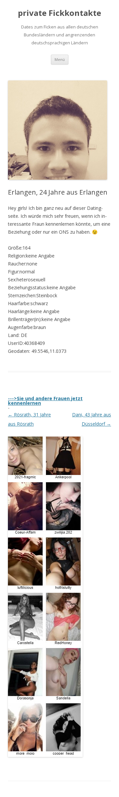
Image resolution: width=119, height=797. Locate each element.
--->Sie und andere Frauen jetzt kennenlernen (45, 400)
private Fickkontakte (59, 13)
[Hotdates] (45, 754)
